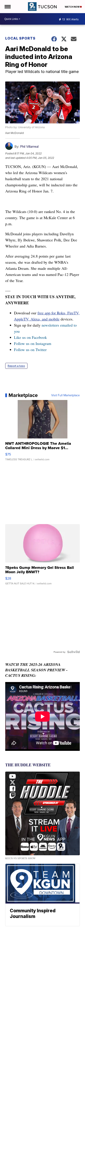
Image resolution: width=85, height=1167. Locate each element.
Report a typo (16, 365)
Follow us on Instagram (32, 343)
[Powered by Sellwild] (73, 651)
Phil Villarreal (29, 146)
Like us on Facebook (30, 337)
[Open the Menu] (7, 6)
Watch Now (72, 6)
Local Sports (20, 38)
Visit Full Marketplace (65, 395)
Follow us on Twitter (30, 349)
